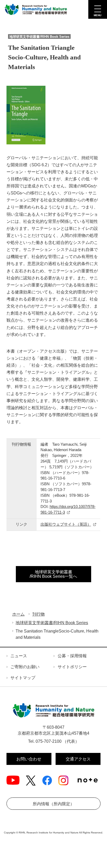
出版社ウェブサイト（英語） (66, 524)
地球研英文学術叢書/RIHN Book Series (52, 623)
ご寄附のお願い (24, 667)
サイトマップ (22, 678)
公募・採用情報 (72, 656)
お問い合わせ (28, 759)
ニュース (18, 656)
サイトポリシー (72, 667)
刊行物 (38, 614)
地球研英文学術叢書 (53, 574)
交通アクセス (78, 759)
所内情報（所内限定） (53, 804)
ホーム (18, 614)
